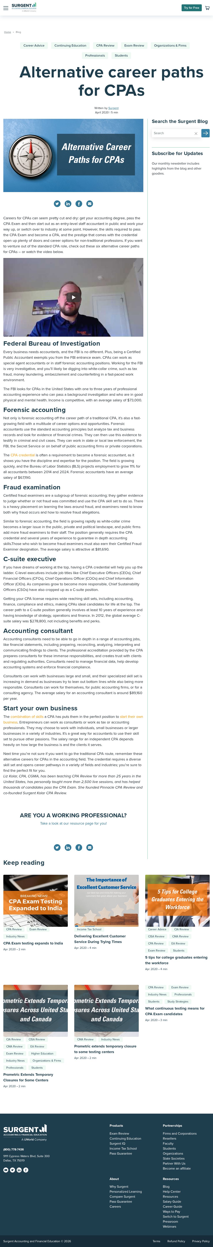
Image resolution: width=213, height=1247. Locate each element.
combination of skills (27, 716)
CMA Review (180, 936)
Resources (170, 1197)
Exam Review (134, 45)
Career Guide (172, 1207)
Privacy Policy (201, 1241)
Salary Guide (172, 1202)
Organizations (173, 1153)
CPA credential (23, 455)
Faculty (168, 1144)
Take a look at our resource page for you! (73, 823)
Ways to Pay (171, 1212)
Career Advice (34, 45)
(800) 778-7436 (13, 1149)
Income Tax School (89, 929)
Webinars (169, 1227)
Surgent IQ (117, 1144)
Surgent (113, 108)
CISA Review (156, 936)
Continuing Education (70, 45)
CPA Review (105, 45)
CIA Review (181, 929)
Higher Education (42, 1053)
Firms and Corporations (180, 1134)
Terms (156, 1241)
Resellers (169, 1139)
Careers (115, 1207)
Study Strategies (177, 1001)
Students (121, 55)
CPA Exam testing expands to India (33, 943)
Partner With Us (174, 1163)
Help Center (172, 1192)
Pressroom (170, 1222)
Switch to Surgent (176, 1217)
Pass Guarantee (121, 1153)
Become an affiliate (177, 1168)
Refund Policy (176, 1241)
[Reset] (196, 133)
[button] (5, 7)
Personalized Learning (126, 1192)
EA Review (178, 943)
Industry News (15, 936)
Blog (166, 1187)
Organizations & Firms (170, 45)
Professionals (95, 55)
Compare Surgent (122, 1197)
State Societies (174, 1158)
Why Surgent (119, 1187)
